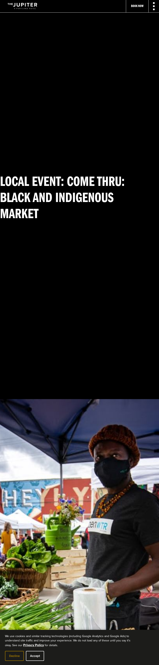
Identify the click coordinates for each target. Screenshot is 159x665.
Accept (35, 656)
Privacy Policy (33, 645)
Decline (14, 656)
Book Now (137, 6)
